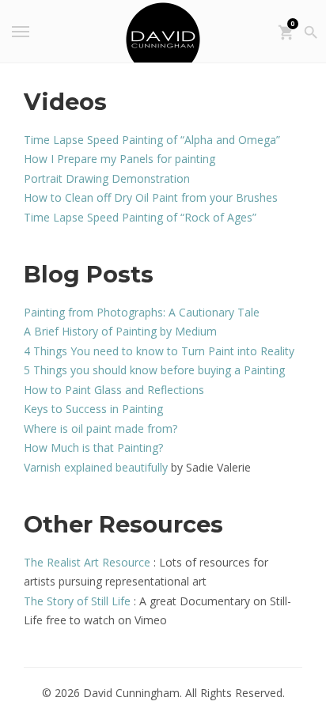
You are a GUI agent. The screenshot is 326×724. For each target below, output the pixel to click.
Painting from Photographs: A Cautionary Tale (142, 312)
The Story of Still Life (77, 600)
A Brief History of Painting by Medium (120, 331)
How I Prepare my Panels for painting (119, 158)
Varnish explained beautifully (96, 467)
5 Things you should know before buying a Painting (154, 369)
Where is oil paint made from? (100, 428)
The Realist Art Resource (87, 562)
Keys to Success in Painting (93, 408)
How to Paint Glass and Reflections (114, 389)
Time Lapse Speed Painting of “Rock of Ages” (140, 217)
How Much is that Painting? (93, 447)
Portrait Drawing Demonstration (107, 178)
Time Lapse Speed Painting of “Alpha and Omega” (152, 139)
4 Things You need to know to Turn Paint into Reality (159, 350)
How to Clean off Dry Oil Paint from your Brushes (151, 197)
